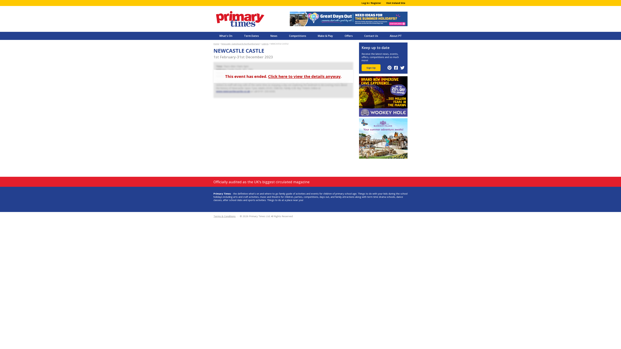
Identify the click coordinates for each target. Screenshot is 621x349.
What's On (225, 36)
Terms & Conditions (224, 216)
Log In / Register (371, 3)
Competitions (297, 36)
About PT (396, 36)
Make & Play (325, 36)
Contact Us (371, 36)
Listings (265, 43)
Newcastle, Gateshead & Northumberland (240, 43)
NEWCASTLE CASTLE (280, 43)
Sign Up (371, 67)
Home (216, 43)
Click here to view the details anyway (304, 76)
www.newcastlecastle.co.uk (233, 91)
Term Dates (251, 36)
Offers (349, 36)
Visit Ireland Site (395, 3)
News (273, 36)
